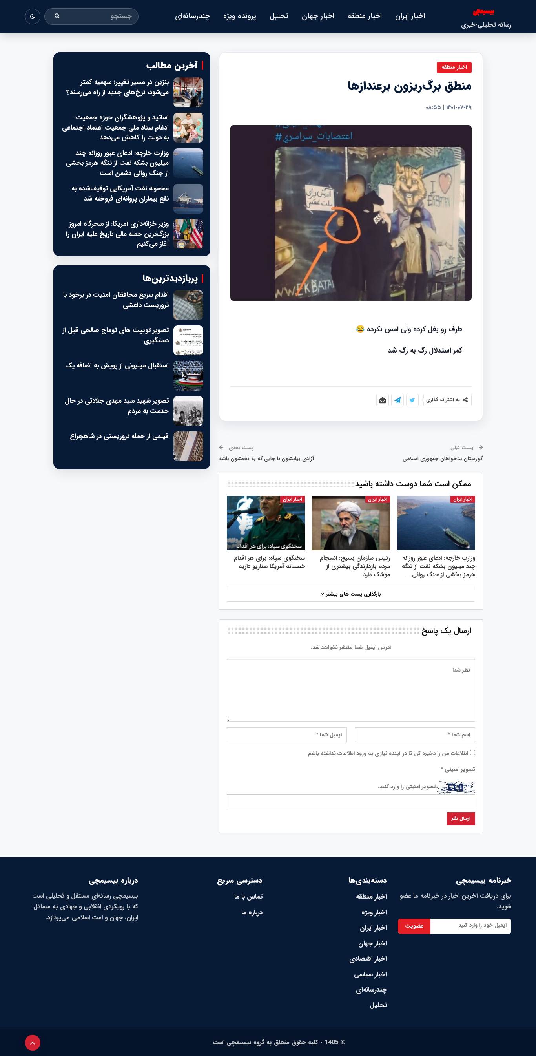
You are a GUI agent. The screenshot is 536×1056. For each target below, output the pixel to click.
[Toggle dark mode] (32, 16)
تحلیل (279, 16)
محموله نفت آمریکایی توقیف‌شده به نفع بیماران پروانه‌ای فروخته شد (120, 194)
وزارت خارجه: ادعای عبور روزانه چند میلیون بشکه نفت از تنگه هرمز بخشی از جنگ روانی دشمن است (117, 163)
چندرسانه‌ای (192, 16)
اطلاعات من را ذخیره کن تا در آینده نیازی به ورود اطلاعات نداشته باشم (388, 753)
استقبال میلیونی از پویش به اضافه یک (117, 366)
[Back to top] (32, 1043)
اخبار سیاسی (370, 974)
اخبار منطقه (365, 16)
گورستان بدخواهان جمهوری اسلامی (443, 458)
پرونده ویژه (239, 16)
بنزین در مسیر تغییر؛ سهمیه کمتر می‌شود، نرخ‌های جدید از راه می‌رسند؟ (117, 87)
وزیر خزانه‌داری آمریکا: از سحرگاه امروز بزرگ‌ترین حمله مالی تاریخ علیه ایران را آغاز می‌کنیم (117, 234)
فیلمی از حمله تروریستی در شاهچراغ (119, 436)
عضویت (414, 926)
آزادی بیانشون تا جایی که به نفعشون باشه (266, 458)
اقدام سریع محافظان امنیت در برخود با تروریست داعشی (116, 300)
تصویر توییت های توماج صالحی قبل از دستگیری (115, 335)
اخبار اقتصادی (368, 959)
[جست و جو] (57, 16)
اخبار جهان (318, 16)
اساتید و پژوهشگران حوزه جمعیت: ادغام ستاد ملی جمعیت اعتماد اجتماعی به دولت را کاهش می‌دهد (115, 128)
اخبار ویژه (374, 912)
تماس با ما (248, 897)
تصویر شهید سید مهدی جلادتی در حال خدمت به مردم (117, 406)
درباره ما (252, 912)
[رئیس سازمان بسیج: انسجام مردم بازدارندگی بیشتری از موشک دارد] (351, 523)
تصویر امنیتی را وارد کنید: (407, 786)
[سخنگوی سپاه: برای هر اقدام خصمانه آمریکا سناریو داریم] (266, 523)
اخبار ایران (410, 16)
